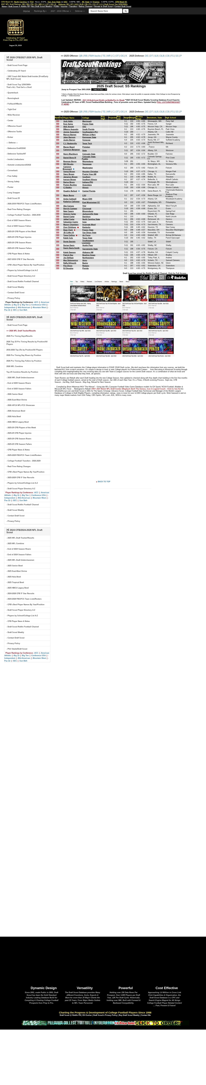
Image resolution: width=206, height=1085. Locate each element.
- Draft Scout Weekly (15, 287)
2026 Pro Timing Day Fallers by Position (23, 361)
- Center (9, 120)
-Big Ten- (25, 305)
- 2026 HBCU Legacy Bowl (17, 422)
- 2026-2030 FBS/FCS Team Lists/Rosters (23, 204)
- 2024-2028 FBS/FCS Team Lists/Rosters (23, 599)
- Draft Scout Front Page (16, 65)
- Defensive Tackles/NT (16, 154)
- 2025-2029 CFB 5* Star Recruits (20, 477)
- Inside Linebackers (15, 159)
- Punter (9, 187)
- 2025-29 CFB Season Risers (18, 243)
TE (103, 56)
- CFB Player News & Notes (18, 254)
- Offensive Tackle (14, 132)
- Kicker (9, 137)
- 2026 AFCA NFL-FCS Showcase (20, 405)
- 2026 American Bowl (15, 411)
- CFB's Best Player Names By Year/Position (25, 265)
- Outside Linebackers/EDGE (18, 165)
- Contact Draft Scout (15, 292)
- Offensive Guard (14, 126)
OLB (162, 56)
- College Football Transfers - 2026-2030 (23, 215)
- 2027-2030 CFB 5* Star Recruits (20, 259)
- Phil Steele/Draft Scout (16, 649)
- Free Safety (11, 176)
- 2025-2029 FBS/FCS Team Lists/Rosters (23, 455)
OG (122, 56)
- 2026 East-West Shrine (16, 400)
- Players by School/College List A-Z (22, 270)
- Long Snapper (13, 193)
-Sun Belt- (23, 310)
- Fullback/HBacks (14, 104)
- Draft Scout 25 (13, 198)
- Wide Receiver (13, 115)
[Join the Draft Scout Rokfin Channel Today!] (158, 277)
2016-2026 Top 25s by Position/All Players (24, 350)
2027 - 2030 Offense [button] (60, 11)
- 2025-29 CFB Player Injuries (18, 237)
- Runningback (12, 98)
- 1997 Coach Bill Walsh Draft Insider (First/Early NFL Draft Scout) (27, 77)
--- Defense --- (12, 143)
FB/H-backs (95, 56)
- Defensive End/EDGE (16, 148)
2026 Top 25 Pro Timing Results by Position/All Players (27, 343)
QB (80, 56)
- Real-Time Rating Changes (18, 209)
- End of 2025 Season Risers (18, 220)
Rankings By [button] (39, 11)
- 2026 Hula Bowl (13, 416)
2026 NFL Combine (14, 366)
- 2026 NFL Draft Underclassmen (20, 378)
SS (177, 56)
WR (109, 56)
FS (172, 56)
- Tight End (11, 109)
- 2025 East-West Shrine (16, 571)
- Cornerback (12, 170)
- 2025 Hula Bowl (13, 577)
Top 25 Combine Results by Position (22, 372)
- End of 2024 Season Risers (18, 549)
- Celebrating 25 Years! (16, 71)
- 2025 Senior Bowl (14, 566)
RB (85, 56)
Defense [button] (79, 11)
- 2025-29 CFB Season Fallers (19, 248)
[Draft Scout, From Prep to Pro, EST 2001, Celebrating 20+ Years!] (15, 27)
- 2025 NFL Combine (15, 543)
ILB (156, 56)
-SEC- (14, 310)
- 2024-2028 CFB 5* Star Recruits (20, 593)
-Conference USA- (38, 305)
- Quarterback (12, 93)
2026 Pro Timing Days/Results (19, 336)
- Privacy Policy (13, 298)
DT (151, 56)
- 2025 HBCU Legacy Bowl (17, 588)
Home (26, 11)
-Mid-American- (24, 307)
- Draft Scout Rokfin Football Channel (22, 281)
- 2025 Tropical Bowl (15, 582)
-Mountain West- (39, 307)
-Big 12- (16, 305)
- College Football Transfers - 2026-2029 (23, 461)
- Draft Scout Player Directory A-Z (20, 276)
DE (146, 56)
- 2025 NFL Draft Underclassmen (20, 560)
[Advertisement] (118, 32)
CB (167, 56)
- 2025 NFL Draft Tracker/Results (20, 538)
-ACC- (36, 302)
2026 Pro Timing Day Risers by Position (23, 355)
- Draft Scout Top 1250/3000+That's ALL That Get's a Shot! (19, 86)
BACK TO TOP (104, 482)
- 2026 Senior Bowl (14, 394)
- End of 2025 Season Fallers (18, 226)
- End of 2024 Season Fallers (18, 555)
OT (117, 56)
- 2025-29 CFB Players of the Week (21, 231)
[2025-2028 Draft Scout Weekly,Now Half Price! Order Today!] (105, 1023)
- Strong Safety (12, 181)
